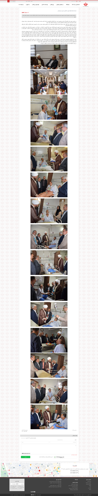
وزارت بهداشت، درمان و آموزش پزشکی (55, 485)
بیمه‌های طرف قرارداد (75, 486)
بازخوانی (55, 457)
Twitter (33, 491)
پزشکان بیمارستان (88, 484)
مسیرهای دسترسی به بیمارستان (73, 488)
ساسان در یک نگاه (88, 482)
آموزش (90, 485)
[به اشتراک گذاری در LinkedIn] (25, 12)
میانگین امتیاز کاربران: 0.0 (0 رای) (31, 438)
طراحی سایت (39, 494)
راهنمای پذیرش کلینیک (74, 484)
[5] (62, 439)
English (29, 1)
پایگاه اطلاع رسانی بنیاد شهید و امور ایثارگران (55, 486)
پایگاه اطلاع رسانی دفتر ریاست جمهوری (55, 482)
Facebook (34, 491)
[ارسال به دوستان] (23, 12)
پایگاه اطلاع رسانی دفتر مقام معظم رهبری (55, 481)
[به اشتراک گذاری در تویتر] (26, 12)
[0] (21, 438)
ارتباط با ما (89, 488)
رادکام (35, 494)
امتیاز (75, 439)
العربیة (26, 1)
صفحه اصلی (89, 481)
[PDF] (24, 12)
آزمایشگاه (76, 479)
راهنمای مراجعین (75, 482)
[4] (61, 439)
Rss (31, 491)
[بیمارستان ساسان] (85, 4)
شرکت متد (59, 484)
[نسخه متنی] (22, 12)
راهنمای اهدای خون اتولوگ (74, 489)
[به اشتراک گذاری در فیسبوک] (28, 12)
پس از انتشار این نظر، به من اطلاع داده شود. (45, 456)
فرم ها (90, 489)
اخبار (90, 486)
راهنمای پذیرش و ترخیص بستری (73, 485)
